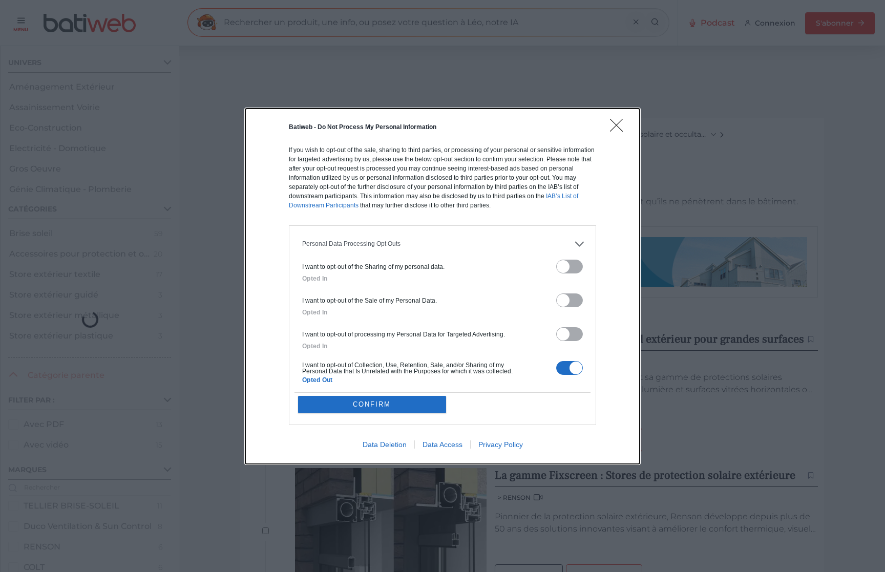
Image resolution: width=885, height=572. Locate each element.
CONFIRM (372, 404)
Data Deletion (385, 444)
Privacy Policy (500, 444)
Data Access (442, 444)
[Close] (619, 128)
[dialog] (442, 286)
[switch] (569, 266)
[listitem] (442, 244)
